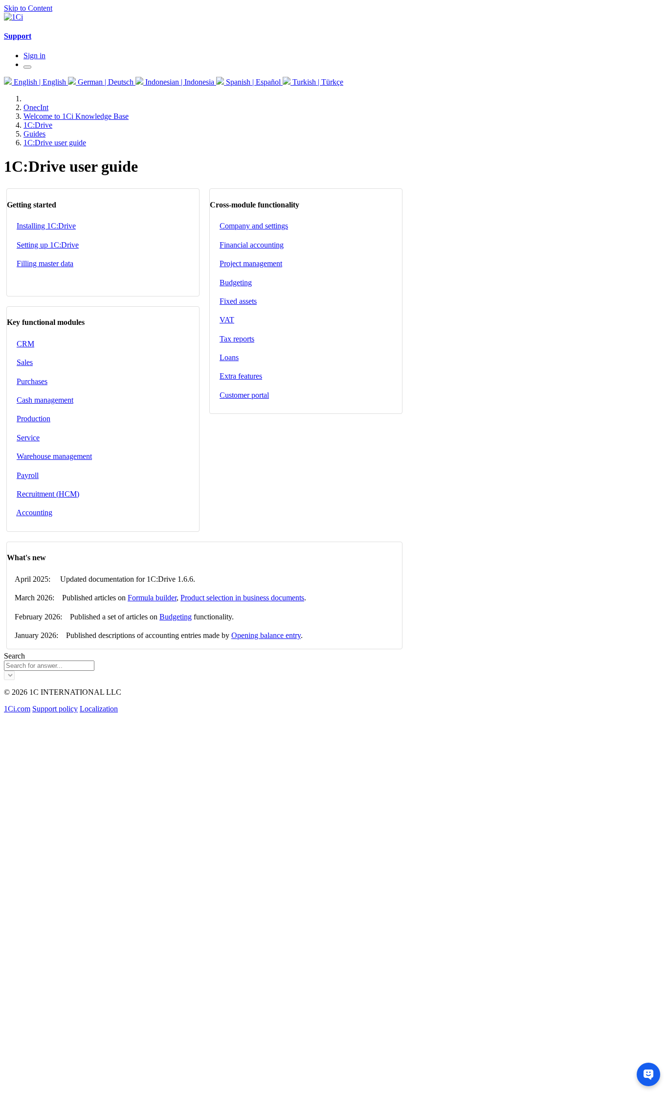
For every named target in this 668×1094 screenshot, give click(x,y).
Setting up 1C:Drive (48, 245)
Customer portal (244, 395)
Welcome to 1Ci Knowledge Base (76, 116)
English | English (40, 82)
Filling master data (45, 263)
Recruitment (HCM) (48, 494)
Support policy (55, 709)
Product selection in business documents (242, 597)
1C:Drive (37, 125)
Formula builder (152, 597)
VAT (227, 320)
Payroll (28, 475)
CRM (25, 344)
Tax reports (237, 339)
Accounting (34, 512)
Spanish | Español (253, 82)
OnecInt (35, 107)
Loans (229, 357)
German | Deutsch (105, 82)
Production (33, 418)
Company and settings (254, 226)
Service (28, 437)
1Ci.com (17, 709)
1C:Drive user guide (54, 142)
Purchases (32, 381)
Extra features (241, 376)
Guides (34, 134)
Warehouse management (54, 456)
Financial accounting (252, 245)
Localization (99, 709)
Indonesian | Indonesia (179, 82)
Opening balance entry (266, 635)
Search (14, 656)
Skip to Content (28, 8)
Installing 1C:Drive (46, 226)
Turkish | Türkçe (316, 82)
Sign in (34, 55)
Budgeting (236, 282)
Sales (25, 362)
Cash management (45, 400)
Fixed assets (238, 301)
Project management (251, 263)
